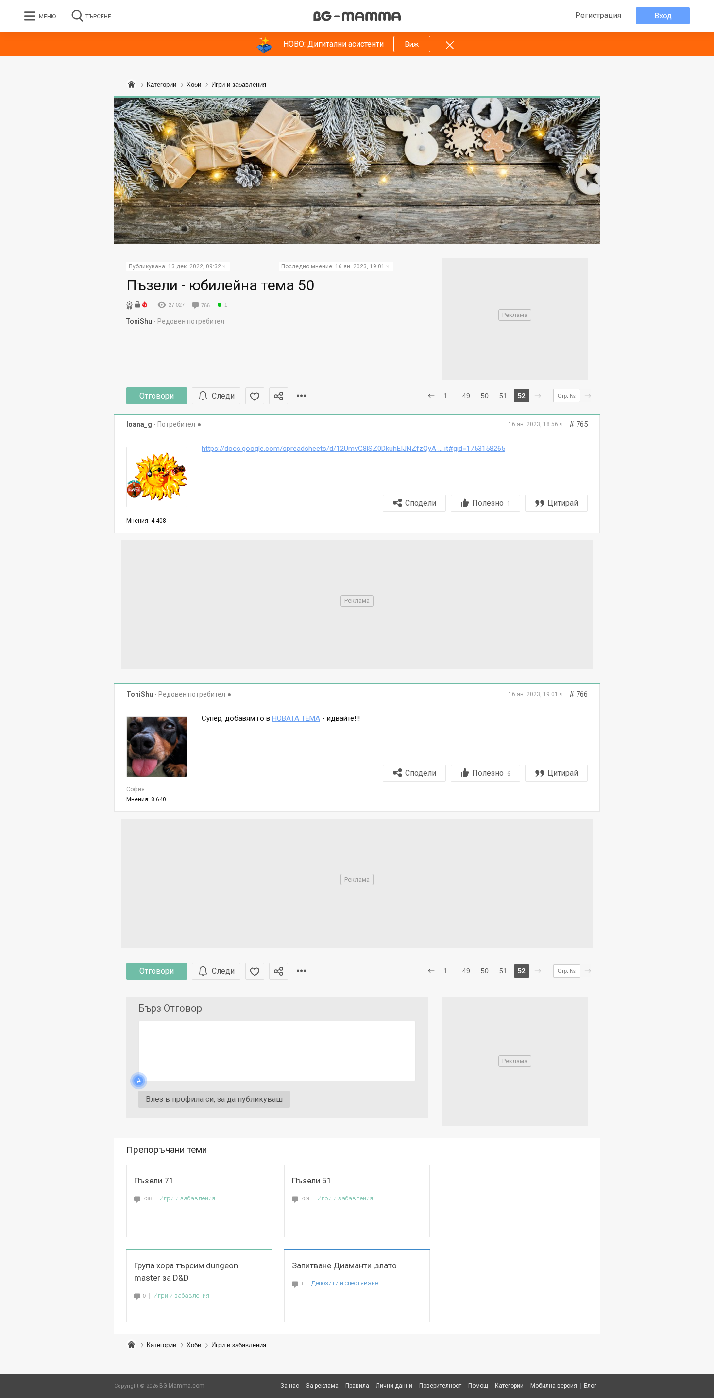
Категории (161, 1344)
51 (503, 395)
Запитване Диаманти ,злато (344, 1265)
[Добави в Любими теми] (254, 395)
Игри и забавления (187, 1198)
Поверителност (440, 1385)
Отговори (156, 395)
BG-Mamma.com (181, 1385)
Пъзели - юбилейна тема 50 (220, 285)
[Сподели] (278, 395)
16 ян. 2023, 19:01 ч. (363, 266)
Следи (223, 395)
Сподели (420, 503)
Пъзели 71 (154, 1180)
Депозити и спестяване (344, 1283)
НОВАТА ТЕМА (296, 718)
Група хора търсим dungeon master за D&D (186, 1271)
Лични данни (394, 1385)
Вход (663, 15)
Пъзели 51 (312, 1180)
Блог (590, 1385)
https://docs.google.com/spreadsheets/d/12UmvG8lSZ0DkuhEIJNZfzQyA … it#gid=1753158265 (353, 448)
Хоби (194, 1344)
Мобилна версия (553, 1385)
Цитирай (562, 503)
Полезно (491, 503)
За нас (289, 1385)
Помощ (478, 1385)
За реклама (322, 1385)
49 (466, 395)
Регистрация (598, 15)
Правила (357, 1385)
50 (485, 395)
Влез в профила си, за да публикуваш (214, 1099)
